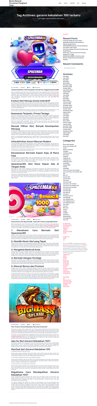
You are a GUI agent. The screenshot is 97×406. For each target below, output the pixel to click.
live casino (66, 154)
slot (64, 239)
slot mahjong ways (68, 199)
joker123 (65, 257)
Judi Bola (72, 3)
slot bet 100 (66, 262)
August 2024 (66, 112)
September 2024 (68, 110)
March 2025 (66, 100)
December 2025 (67, 85)
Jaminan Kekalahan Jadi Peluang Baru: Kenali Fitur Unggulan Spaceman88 (35, 90)
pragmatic (65, 228)
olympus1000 (66, 165)
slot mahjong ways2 (68, 202)
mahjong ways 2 (67, 161)
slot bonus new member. (70, 187)
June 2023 (66, 134)
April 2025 (66, 98)
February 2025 (67, 102)
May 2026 (65, 80)
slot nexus (65, 270)
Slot (78, 3)
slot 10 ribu (65, 265)
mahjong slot (66, 158)
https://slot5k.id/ (67, 280)
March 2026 (66, 83)
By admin (23, 87)
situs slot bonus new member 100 (72, 172)
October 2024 (67, 109)
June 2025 (66, 95)
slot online (66, 204)
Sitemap (84, 3)
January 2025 (67, 103)
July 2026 (66, 76)
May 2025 (65, 97)
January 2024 (67, 124)
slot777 (65, 209)
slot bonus (66, 180)
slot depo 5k (66, 192)
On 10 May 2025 (15, 219)
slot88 (65, 211)
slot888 (65, 213)
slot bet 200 (66, 177)
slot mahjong (66, 277)
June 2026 (66, 78)
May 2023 (65, 136)
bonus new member (67, 231)
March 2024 (66, 121)
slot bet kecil (66, 178)
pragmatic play (66, 271)
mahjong (65, 156)
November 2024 (67, 107)
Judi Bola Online (67, 153)
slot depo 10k (67, 189)
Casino (65, 3)
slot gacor (66, 194)
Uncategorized (67, 218)
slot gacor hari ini (68, 195)
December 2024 (67, 105)
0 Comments (37, 87)
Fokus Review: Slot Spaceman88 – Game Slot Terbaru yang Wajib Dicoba (34, 221)
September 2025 (68, 90)
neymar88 (65, 34)
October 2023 (67, 129)
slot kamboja (66, 197)
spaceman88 (55, 95)
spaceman (66, 214)
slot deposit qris (66, 223)
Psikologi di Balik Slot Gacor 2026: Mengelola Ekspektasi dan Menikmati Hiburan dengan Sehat (73, 42)
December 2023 (67, 126)
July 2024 (66, 114)
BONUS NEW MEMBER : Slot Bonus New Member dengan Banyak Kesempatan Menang (73, 57)
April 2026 (66, 81)
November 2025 (67, 86)
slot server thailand (67, 268)
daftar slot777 (66, 226)
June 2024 (66, 115)
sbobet (65, 166)
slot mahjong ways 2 (69, 201)
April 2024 (66, 119)
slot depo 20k (67, 190)
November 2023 (67, 127)
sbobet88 (66, 168)
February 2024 (67, 122)
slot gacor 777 (66, 236)
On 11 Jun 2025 (14, 87)
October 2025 (67, 88)
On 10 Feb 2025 (14, 324)
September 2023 (68, 131)
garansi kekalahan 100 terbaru (52, 225)
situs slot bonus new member (71, 170)
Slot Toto (65, 207)
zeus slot (65, 219)
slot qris (65, 206)
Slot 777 (65, 175)
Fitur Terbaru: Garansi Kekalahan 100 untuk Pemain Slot (29, 327)
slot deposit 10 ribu (67, 225)
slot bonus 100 (67, 182)
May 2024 (65, 117)
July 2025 (66, 93)
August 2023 (66, 133)
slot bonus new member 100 (71, 185)
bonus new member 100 (69, 146)
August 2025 (66, 91)
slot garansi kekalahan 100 (17, 336)
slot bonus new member (70, 184)
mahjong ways (67, 160)
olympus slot (66, 260)
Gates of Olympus (68, 149)
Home (60, 3)
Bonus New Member (68, 144)
